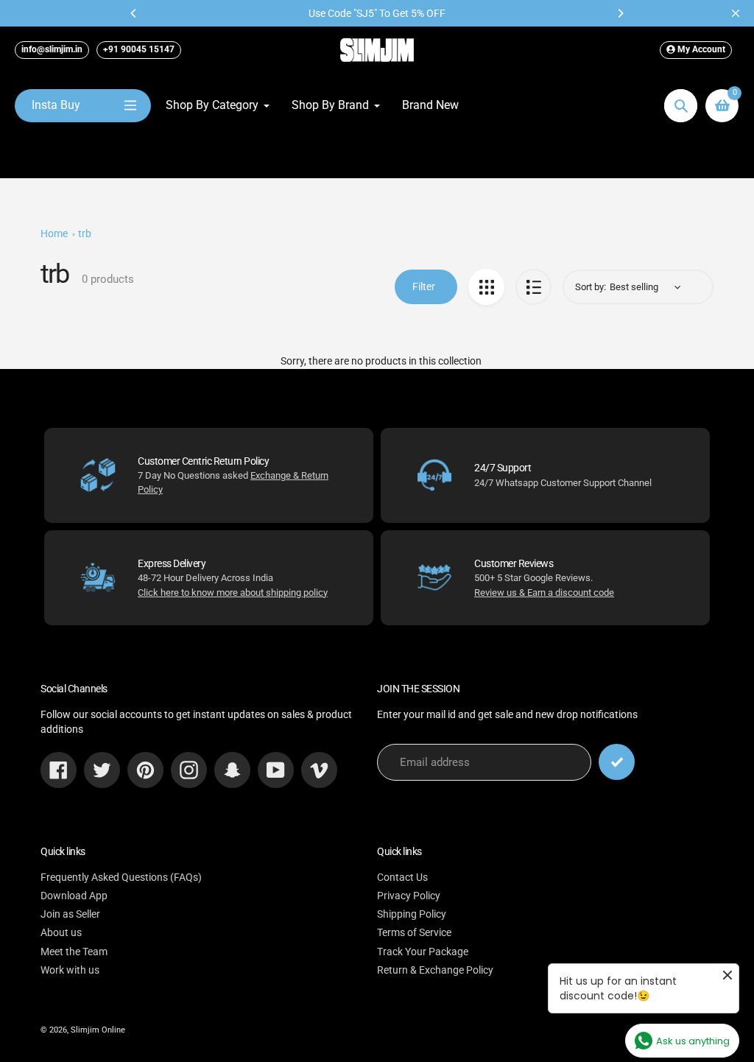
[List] (533, 287)
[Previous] (134, 13)
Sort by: (590, 286)
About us (61, 932)
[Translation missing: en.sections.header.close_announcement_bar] (735, 13)
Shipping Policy (411, 914)
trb (84, 233)
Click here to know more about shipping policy (233, 592)
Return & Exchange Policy (435, 970)
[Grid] (486, 287)
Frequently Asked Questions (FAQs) (121, 877)
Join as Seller (70, 914)
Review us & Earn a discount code (544, 592)
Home (54, 233)
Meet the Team (74, 951)
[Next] (620, 13)
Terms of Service (414, 932)
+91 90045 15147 (139, 49)
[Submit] (617, 762)
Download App (74, 895)
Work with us (69, 970)
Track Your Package (422, 951)
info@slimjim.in (51, 49)
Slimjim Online (98, 1030)
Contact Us (402, 877)
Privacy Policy (408, 895)
